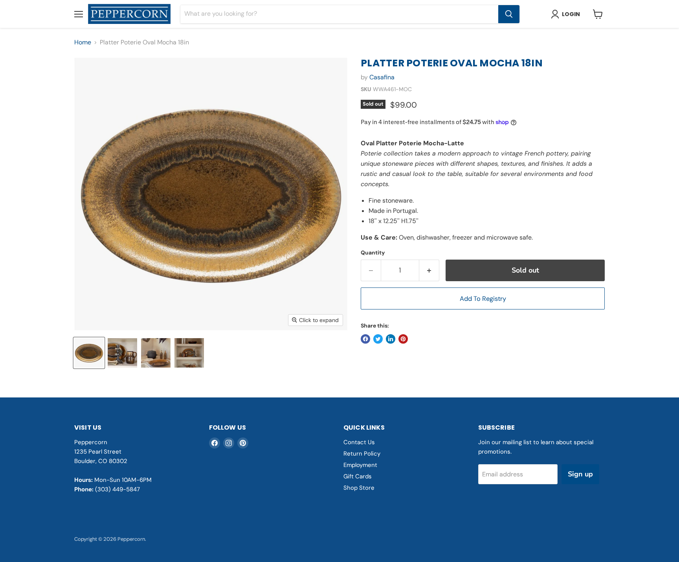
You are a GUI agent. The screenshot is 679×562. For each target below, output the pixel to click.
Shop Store (358, 488)
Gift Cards (357, 476)
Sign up (580, 474)
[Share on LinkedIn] (390, 339)
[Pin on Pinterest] (403, 339)
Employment (360, 465)
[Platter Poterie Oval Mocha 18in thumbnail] (89, 352)
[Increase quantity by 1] (429, 270)
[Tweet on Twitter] (378, 339)
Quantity (373, 252)
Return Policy (361, 454)
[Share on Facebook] (365, 339)
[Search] (508, 14)
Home (82, 42)
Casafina (382, 77)
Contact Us (359, 442)
